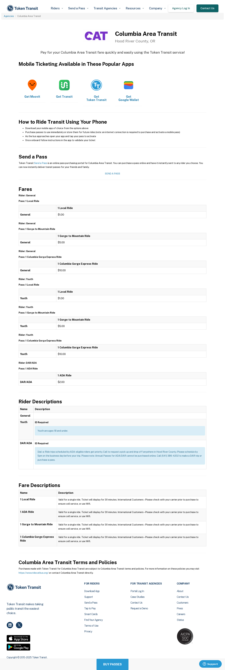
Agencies (9, 16)
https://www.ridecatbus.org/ (33, 573)
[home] (23, 8)
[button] (57, 8)
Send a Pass (40, 163)
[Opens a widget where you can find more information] (210, 664)
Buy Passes (112, 664)
